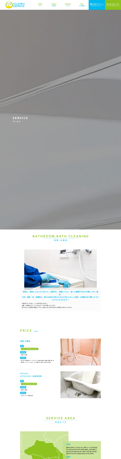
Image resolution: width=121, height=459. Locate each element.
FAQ (81, 4)
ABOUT (54, 4)
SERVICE (68, 4)
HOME (40, 4)
